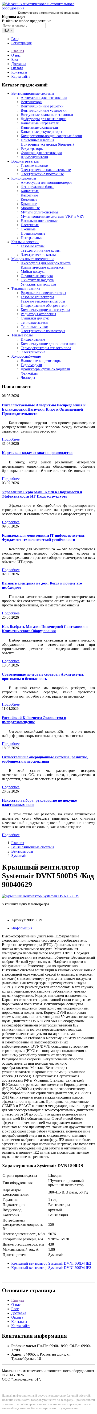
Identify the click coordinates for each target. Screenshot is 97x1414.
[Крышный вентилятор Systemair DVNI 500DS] (40, 896)
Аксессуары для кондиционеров (47, 182)
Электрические (33, 352)
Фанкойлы (29, 373)
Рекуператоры (32, 149)
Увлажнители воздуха (38, 284)
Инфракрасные (33, 339)
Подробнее (11, 439)
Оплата (17, 68)
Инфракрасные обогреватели (44, 305)
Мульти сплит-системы (39, 212)
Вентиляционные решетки (42, 106)
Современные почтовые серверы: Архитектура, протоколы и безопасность (43, 676)
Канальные (30, 191)
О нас (15, 55)
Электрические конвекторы (43, 331)
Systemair (18, 856)
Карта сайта (20, 76)
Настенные (30, 225)
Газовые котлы (32, 246)
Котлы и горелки (25, 242)
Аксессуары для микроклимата (46, 263)
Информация (21, 928)
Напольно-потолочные (39, 221)
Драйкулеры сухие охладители (45, 369)
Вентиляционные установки (44, 110)
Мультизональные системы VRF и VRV (53, 216)
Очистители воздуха (37, 280)
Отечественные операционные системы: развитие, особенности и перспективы (45, 759)
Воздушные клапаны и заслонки (47, 115)
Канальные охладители (39, 127)
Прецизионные (33, 233)
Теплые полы (22, 335)
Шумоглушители (34, 157)
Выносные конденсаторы (41, 361)
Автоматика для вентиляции (44, 98)
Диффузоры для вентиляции (43, 119)
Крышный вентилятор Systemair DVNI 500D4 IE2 (51, 1268)
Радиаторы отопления (38, 314)
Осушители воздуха (37, 276)
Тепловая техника (25, 288)
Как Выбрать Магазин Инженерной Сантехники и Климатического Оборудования (45, 629)
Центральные (31, 238)
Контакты (19, 72)
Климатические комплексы (43, 267)
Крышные (29, 204)
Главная (17, 51)
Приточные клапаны (37, 140)
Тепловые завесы (34, 322)
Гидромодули (31, 365)
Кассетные (29, 195)
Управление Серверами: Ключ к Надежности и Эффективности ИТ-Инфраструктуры (42, 494)
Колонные (29, 199)
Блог (15, 59)
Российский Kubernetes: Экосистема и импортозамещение (34, 720)
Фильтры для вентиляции (41, 153)
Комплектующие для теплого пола (48, 344)
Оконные (28, 229)
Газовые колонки (34, 165)
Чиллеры (28, 378)
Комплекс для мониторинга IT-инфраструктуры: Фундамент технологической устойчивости (43, 537)
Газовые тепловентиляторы (43, 301)
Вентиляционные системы (32, 93)
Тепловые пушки (34, 327)
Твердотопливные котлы (41, 250)
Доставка (18, 64)
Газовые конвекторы (37, 297)
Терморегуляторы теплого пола (46, 348)
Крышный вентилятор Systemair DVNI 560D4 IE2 (51, 1263)
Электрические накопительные (46, 170)
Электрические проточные (42, 174)
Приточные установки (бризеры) (47, 144)
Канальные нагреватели (40, 123)
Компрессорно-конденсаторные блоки (51, 136)
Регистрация (21, 43)
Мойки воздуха (33, 272)
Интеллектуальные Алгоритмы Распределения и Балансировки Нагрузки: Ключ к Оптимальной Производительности (43, 409)
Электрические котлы (38, 255)
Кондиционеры (23, 178)
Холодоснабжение (26, 356)
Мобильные (30, 208)
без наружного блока (37, 187)
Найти (8, 30)
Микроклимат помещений (32, 259)
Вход (15, 39)
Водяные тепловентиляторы (43, 293)
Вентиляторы (31, 102)
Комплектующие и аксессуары (45, 310)
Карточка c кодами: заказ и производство (37, 453)
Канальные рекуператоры (41, 132)
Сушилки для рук (35, 318)
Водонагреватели (25, 161)
